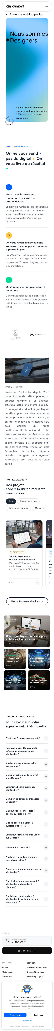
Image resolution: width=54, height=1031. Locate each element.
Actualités (7, 976)
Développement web (18, 508)
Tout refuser (39, 1015)
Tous (11, 501)
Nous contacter (29, 951)
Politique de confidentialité (20, 1026)
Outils (5, 967)
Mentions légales (38, 1026)
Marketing (39, 508)
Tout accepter (15, 1015)
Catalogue (7, 972)
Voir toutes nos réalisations (25, 601)
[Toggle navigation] (46, 6)
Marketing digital (35, 976)
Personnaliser (27, 1021)
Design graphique (28, 501)
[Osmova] (15, 6)
